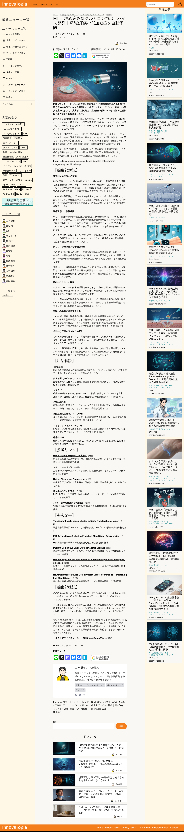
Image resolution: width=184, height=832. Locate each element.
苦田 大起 (10, 281)
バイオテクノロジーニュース (159, 301)
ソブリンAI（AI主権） (13, 124)
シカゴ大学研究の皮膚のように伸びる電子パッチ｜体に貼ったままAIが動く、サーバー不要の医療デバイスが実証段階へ (164, 467)
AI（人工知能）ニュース (158, 476)
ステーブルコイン (11, 161)
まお (8, 231)
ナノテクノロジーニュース (158, 342)
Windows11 (15, 175)
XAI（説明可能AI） (12, 129)
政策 (5, 152)
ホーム (55, 15)
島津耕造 (10, 276)
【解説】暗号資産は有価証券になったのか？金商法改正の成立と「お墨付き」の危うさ (101, 747)
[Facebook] (76, 694)
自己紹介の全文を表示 (98, 680)
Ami (8, 256)
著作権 (28, 166)
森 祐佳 (9, 241)
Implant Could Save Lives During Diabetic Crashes (79, 548)
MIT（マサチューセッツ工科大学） (70, 455)
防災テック (8, 180)
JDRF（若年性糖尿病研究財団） (68, 502)
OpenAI (21, 184)
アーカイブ (9, 290)
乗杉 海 (9, 226)
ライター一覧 (11, 214)
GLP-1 (151, 92)
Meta (17, 189)
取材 (5, 175)
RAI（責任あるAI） (12, 133)
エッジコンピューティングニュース (162, 478)
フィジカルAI (22, 156)
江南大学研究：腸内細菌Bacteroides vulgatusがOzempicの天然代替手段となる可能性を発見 (163, 378)
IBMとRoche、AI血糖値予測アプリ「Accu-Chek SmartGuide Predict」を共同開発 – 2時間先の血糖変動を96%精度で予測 (164, 603)
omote (9, 251)
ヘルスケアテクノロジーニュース (92, 15)
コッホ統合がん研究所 (63, 491)
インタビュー (24, 170)
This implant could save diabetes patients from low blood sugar (86, 521)
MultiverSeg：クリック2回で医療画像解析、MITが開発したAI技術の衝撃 (164, 646)
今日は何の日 (9, 170)
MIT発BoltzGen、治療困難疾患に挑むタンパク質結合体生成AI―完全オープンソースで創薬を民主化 (164, 293)
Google (28, 180)
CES (25, 133)
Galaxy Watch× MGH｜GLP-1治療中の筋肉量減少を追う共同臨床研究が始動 (164, 423)
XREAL (23, 147)
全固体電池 (8, 156)
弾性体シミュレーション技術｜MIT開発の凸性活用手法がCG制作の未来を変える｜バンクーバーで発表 (164, 40)
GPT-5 (19, 180)
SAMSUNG (153, 432)
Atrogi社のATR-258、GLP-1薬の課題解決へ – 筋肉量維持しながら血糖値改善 (164, 83)
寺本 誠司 (10, 271)
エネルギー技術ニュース (158, 131)
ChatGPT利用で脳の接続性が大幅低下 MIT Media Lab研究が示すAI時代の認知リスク (164, 557)
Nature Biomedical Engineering (69, 479)
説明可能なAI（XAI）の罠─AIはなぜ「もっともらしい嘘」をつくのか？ (101, 779)
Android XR (8, 194)
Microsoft (27, 189)
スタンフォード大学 (62, 467)
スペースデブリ (10, 143)
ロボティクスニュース (157, 218)
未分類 (151, 48)
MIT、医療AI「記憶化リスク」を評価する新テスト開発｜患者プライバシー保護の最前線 (163, 514)
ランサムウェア (10, 147)
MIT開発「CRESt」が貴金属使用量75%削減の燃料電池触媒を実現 (164, 124)
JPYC (25, 161)
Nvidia (19, 194)
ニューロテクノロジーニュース (160, 176)
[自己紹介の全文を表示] (110, 680)
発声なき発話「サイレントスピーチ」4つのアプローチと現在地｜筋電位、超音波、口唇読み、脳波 (101, 794)
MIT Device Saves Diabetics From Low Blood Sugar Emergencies (86, 536)
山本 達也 (10, 221)
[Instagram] (83, 694)
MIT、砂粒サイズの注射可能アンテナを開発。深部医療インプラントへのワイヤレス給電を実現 (164, 334)
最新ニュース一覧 (15, 20)
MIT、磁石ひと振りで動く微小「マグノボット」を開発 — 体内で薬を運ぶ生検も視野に (164, 210)
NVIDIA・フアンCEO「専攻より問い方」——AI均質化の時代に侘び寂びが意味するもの (101, 810)
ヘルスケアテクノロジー (69, 15)
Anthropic (7, 189)
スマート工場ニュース (157, 133)
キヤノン (7, 166)
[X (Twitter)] (80, 694)
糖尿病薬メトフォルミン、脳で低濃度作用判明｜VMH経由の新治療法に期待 (163, 168)
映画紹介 (18, 138)
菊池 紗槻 (10, 261)
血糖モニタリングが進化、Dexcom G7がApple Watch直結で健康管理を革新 (164, 250)
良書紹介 (7, 138)
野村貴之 (10, 266)
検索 (54, 722)
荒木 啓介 (10, 246)
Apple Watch (154, 259)
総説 (27, 194)
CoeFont (18, 166)
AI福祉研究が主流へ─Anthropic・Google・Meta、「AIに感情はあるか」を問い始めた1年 (101, 763)
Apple (6, 184)
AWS (13, 184)
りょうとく (11, 236)
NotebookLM (16, 152)
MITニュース (59, 37)
